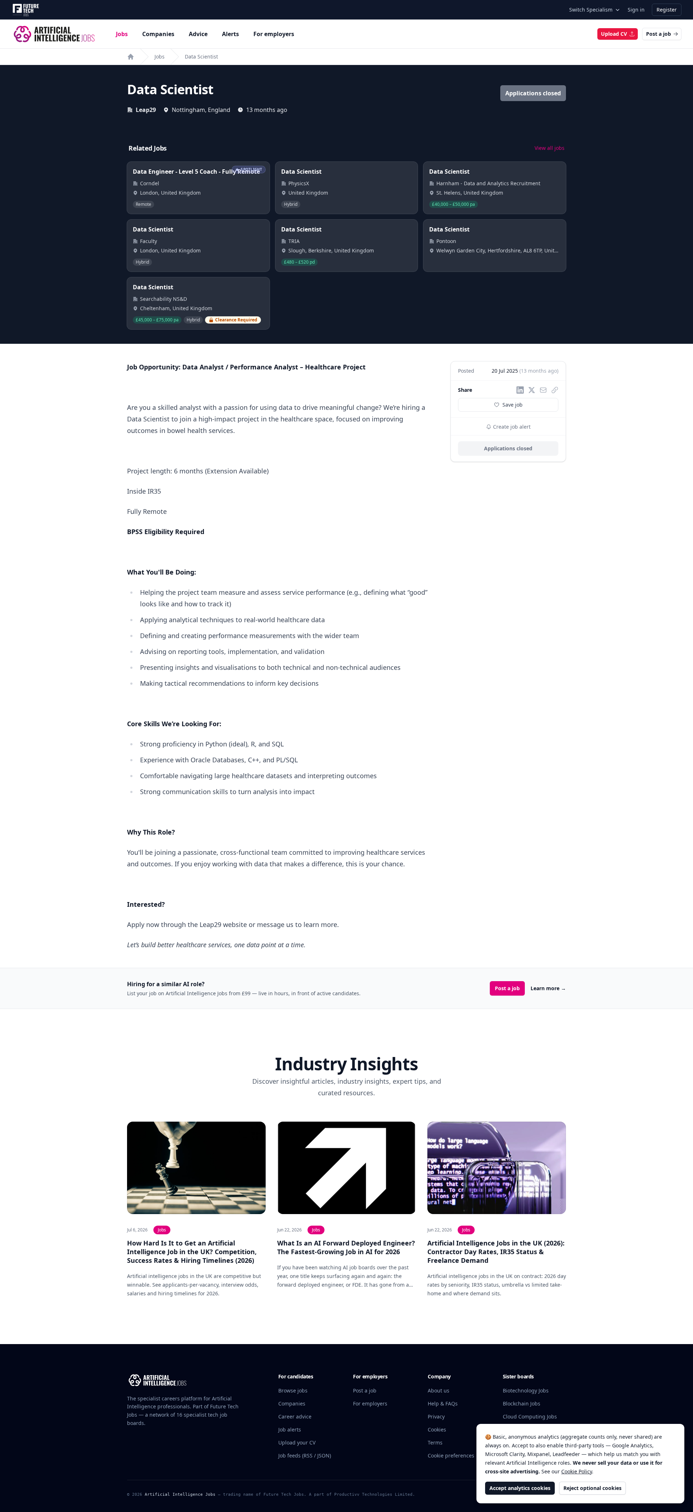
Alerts (230, 34)
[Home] (130, 56)
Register (667, 9)
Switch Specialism (591, 9)
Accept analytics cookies (519, 1488)
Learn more (548, 988)
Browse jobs (293, 1390)
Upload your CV (296, 1442)
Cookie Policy (576, 1471)
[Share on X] (531, 390)
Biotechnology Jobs (526, 1390)
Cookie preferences (451, 1455)
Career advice (294, 1416)
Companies (158, 34)
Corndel (149, 183)
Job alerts (289, 1429)
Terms (435, 1442)
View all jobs (550, 147)
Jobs (122, 34)
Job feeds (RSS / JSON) (304, 1455)
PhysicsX (298, 183)
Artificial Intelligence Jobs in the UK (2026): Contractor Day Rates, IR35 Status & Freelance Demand (496, 1252)
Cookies (437, 1429)
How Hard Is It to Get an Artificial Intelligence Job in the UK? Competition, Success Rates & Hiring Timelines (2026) (192, 1252)
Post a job (658, 33)
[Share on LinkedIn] (520, 390)
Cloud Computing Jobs (530, 1416)
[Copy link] (554, 390)
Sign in (636, 9)
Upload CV (614, 33)
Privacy (436, 1416)
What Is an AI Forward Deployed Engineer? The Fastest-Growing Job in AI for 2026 (346, 1247)
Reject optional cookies (592, 1488)
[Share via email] (543, 390)
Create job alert (511, 426)
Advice (198, 34)
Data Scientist (201, 56)
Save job (512, 404)
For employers (273, 34)
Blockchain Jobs (521, 1403)
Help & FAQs (443, 1403)
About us (438, 1390)
